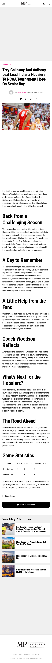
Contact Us (36, 654)
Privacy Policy (17, 654)
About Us (27, 654)
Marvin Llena (22, 92)
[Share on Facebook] (16, 99)
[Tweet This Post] (21, 99)
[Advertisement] (26, 34)
